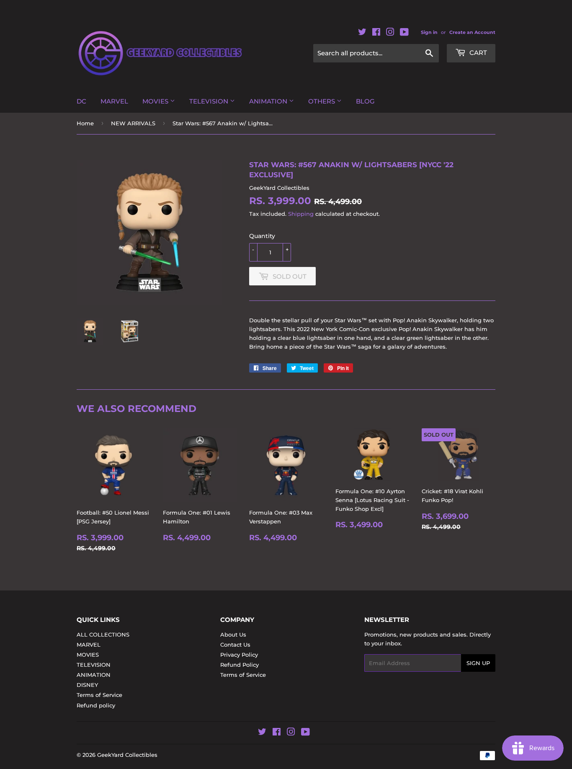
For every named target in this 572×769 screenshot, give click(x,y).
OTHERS (322, 101)
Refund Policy (239, 664)
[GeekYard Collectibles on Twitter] (362, 33)
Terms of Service (99, 694)
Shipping (301, 213)
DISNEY (87, 684)
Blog (365, 101)
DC (81, 101)
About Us (233, 634)
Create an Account (472, 32)
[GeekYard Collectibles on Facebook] (376, 33)
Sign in (429, 32)
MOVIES (156, 101)
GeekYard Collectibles (127, 754)
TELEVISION (209, 101)
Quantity (262, 236)
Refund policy (96, 705)
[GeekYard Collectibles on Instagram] (390, 33)
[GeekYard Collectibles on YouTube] (404, 33)
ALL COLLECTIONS (103, 634)
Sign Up (478, 663)
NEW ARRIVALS (133, 123)
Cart (477, 53)
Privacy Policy (239, 654)
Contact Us (235, 644)
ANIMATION (269, 101)
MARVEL (114, 101)
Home (85, 123)
